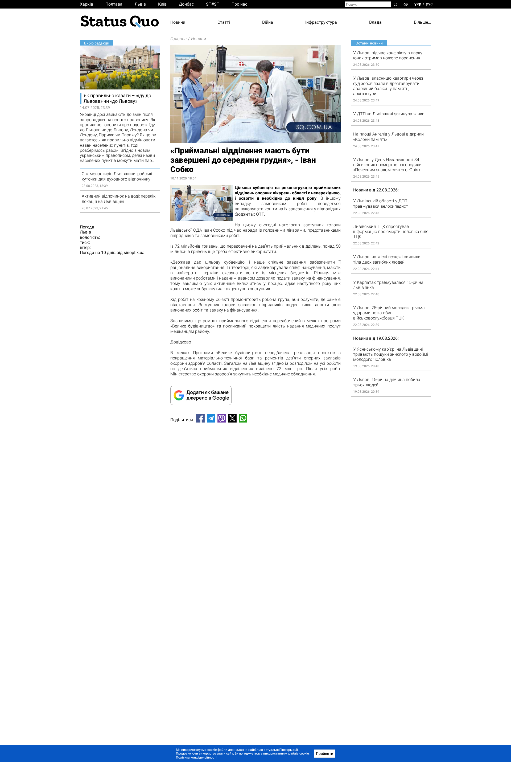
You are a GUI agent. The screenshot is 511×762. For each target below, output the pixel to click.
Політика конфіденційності (196, 757)
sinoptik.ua (134, 252)
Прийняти (324, 753)
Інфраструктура (321, 22)
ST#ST (212, 4)
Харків (86, 4)
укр (417, 3)
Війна (267, 22)
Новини (177, 22)
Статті (223, 22)
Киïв (162, 4)
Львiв (140, 4)
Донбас (186, 4)
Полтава (113, 4)
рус (429, 3)
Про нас (239, 4)
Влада (375, 22)
